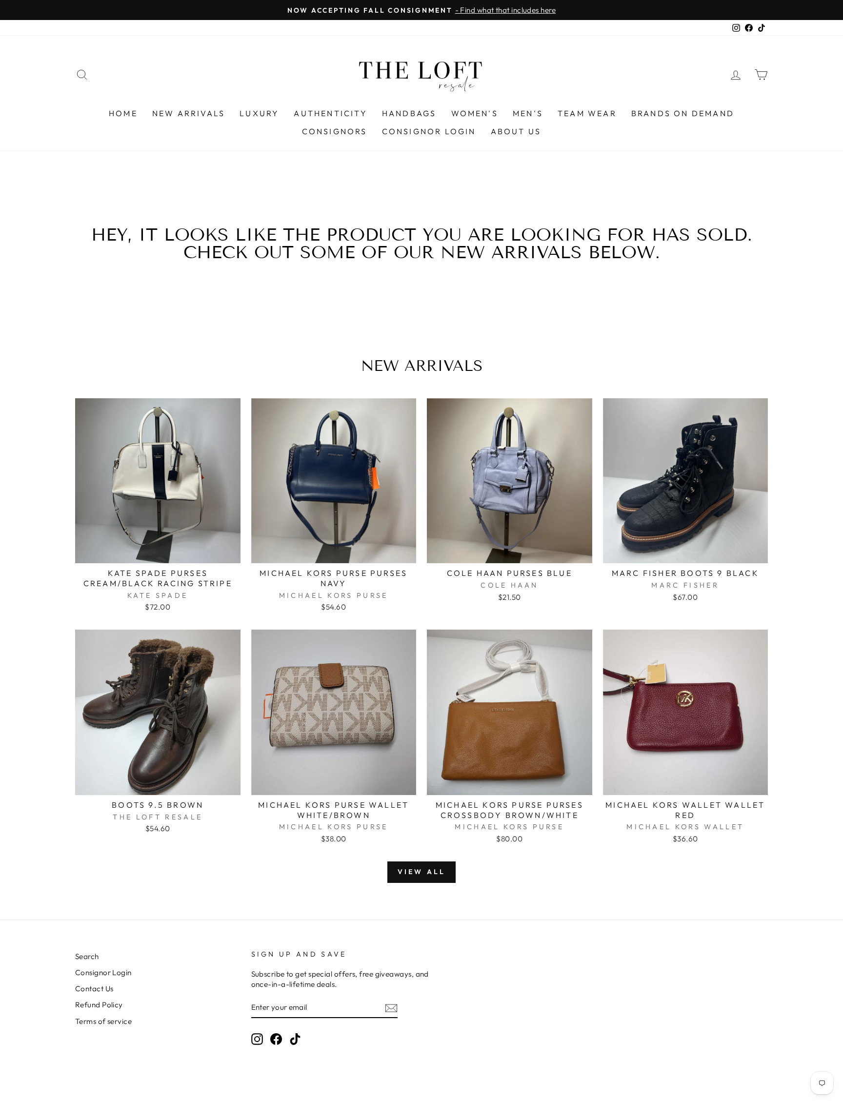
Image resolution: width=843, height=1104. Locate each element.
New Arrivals (188, 113)
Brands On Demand (682, 113)
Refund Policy (99, 1004)
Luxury (259, 113)
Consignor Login (429, 131)
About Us (516, 131)
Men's (528, 113)
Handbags (409, 113)
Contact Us (94, 988)
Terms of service (103, 1021)
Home (123, 113)
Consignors (334, 131)
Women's (474, 113)
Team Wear (587, 113)
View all (422, 871)
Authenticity (330, 113)
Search (87, 956)
